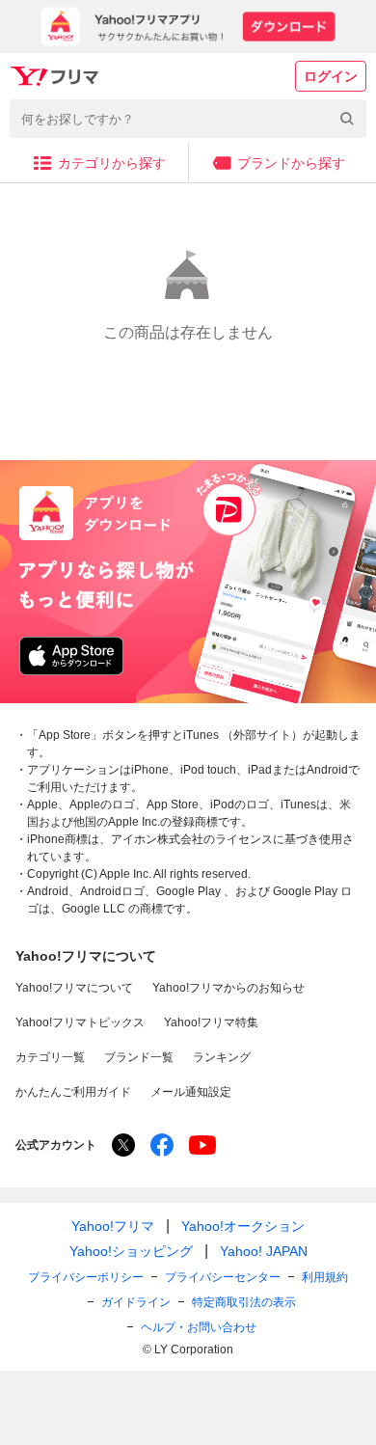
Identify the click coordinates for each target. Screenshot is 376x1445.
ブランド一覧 (139, 1057)
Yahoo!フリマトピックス (80, 1022)
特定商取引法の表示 (244, 1302)
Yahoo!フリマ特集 (211, 1022)
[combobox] (188, 118)
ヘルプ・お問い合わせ (198, 1327)
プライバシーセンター (223, 1277)
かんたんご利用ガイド (73, 1092)
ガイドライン (136, 1302)
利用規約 (325, 1277)
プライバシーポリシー (86, 1277)
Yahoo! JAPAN (264, 1251)
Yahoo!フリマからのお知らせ (228, 988)
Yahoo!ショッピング (131, 1251)
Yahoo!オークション (243, 1226)
